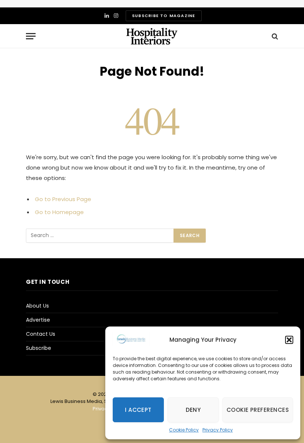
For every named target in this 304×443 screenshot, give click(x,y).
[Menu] (31, 36)
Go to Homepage (59, 212)
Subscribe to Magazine (163, 16)
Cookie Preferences (258, 410)
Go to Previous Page (63, 199)
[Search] (274, 36)
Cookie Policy (184, 430)
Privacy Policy (217, 430)
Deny (193, 410)
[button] (289, 340)
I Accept (138, 410)
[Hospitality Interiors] (152, 36)
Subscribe (38, 348)
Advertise (38, 320)
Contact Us (40, 334)
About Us (37, 305)
